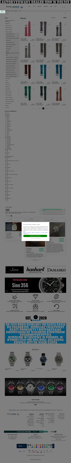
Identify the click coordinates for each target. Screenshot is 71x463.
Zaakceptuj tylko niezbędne (35, 238)
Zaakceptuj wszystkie (35, 236)
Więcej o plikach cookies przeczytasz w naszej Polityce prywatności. (35, 233)
